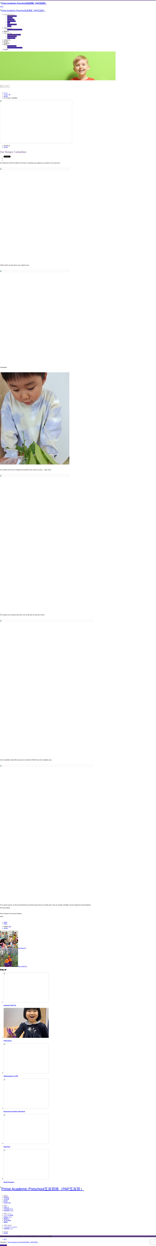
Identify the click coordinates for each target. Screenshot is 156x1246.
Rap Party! (7, 1147)
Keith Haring (8, 1040)
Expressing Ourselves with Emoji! (14, 1111)
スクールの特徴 (12, 16)
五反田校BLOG (11, 46)
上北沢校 (6, 1199)
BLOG (5, 44)
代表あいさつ (8, 28)
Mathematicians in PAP (11, 1076)
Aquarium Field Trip (10, 1005)
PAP (9, 926)
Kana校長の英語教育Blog (14, 47)
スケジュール (8, 33)
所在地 (6, 1233)
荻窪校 (6, 1201)
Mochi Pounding (9, 1182)
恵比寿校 (6, 1197)
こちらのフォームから (10, 1227)
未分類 (6, 147)
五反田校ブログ (8, 1209)
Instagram (7, 43)
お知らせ (6, 1207)
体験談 (9, 26)
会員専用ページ (8, 1228)
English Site (7, 1202)
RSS (5, 1239)
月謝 (8, 22)
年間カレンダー (12, 36)
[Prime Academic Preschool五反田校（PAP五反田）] (23, 3)
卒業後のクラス (12, 24)
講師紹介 (6, 31)
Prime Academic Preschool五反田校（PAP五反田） (23, 1242)
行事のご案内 (11, 38)
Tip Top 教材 (10, 19)
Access (6, 41)
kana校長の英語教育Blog (14, 29)
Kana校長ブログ (8, 1210)
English (6, 49)
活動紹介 (10, 18)
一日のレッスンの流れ (14, 34)
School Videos (11, 21)
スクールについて (9, 14)
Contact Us (7, 40)
